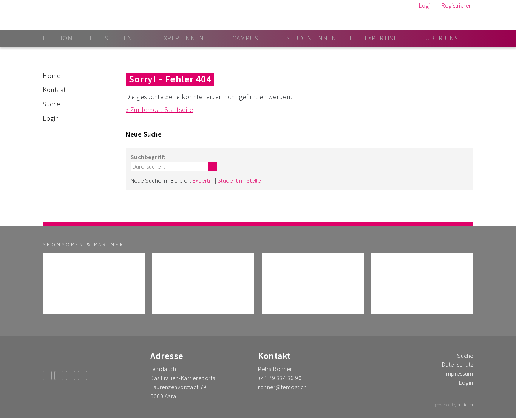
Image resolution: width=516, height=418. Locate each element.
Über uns (441, 38)
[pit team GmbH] (422, 283)
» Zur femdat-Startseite (159, 110)
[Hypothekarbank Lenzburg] (203, 283)
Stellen (118, 38)
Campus (245, 38)
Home (67, 38)
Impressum (459, 373)
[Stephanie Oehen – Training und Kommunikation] (94, 283)
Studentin (230, 180)
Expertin (203, 180)
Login (426, 5)
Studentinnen (311, 38)
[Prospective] (313, 283)
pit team (465, 404)
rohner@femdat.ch (282, 387)
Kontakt (54, 89)
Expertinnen (182, 38)
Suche (51, 104)
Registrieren (457, 5)
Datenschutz (457, 364)
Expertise (381, 38)
